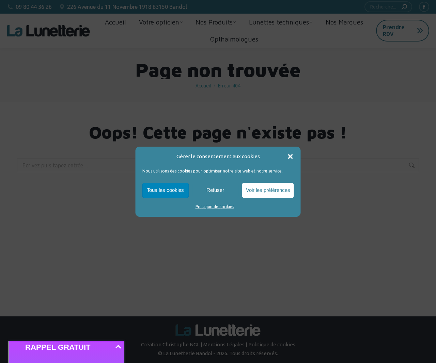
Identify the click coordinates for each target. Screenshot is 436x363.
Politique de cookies (215, 206)
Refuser (215, 190)
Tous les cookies (165, 190)
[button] (290, 156)
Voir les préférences (268, 190)
